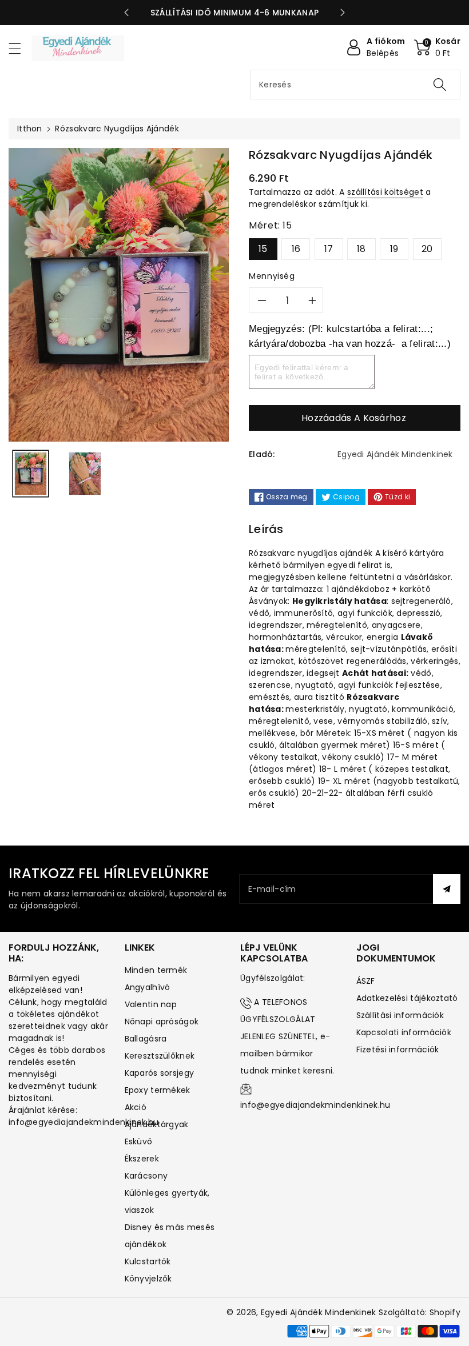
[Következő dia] (342, 12)
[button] (20, 48)
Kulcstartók (148, 1261)
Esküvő (139, 1141)
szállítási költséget (385, 192)
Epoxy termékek (157, 1090)
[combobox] (355, 84)
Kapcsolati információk (404, 1032)
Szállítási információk (400, 1015)
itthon (29, 128)
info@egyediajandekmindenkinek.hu (315, 1105)
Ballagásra (146, 1038)
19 (394, 248)
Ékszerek (142, 1158)
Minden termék (156, 970)
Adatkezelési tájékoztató (407, 998)
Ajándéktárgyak (157, 1124)
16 (296, 248)
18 (361, 248)
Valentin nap (151, 1004)
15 (263, 248)
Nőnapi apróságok (162, 1021)
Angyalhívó (147, 987)
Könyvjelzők (148, 1278)
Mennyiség (272, 276)
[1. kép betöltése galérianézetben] (30, 473)
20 (427, 248)
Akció (136, 1107)
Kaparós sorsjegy (159, 1073)
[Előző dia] (126, 12)
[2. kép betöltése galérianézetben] (84, 473)
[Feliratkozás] (446, 889)
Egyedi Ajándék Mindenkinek (318, 1312)
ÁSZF (365, 981)
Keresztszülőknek (160, 1055)
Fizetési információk (397, 1049)
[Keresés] (440, 84)
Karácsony (146, 1175)
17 (328, 248)
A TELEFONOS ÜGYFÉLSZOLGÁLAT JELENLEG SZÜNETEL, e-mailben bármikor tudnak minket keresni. (287, 1036)
